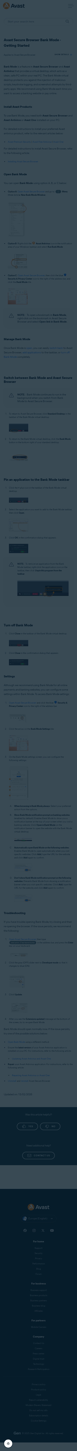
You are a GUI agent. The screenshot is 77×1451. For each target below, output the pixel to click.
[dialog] (38, 725)
